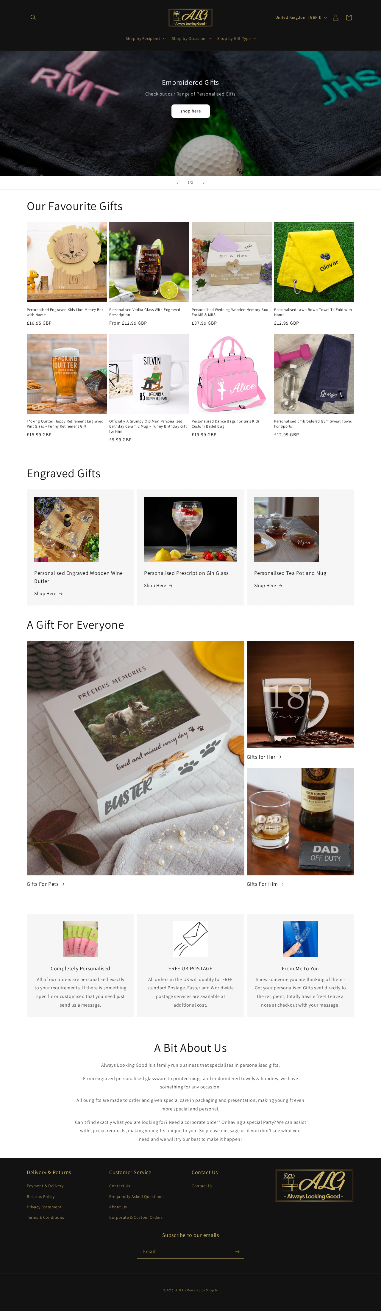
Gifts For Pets (42, 883)
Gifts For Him (262, 883)
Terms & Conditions (45, 1217)
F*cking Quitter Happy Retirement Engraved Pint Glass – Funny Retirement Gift (65, 424)
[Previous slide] (177, 182)
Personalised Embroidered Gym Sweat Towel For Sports (313, 424)
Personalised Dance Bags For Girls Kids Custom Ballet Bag (226, 424)
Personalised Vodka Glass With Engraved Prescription (144, 312)
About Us (118, 1207)
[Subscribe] (237, 1252)
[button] (33, 17)
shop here (190, 111)
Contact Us (119, 1185)
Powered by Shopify (202, 1290)
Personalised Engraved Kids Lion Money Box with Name (65, 312)
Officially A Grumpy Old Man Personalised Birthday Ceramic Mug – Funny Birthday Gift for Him (148, 426)
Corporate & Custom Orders (136, 1217)
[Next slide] (203, 182)
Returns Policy (40, 1196)
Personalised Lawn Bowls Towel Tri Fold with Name (313, 312)
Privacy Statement (44, 1207)
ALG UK (181, 1290)
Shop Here (45, 594)
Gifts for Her (261, 756)
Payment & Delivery (45, 1185)
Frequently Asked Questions (136, 1196)
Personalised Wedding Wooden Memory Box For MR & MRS (230, 312)
